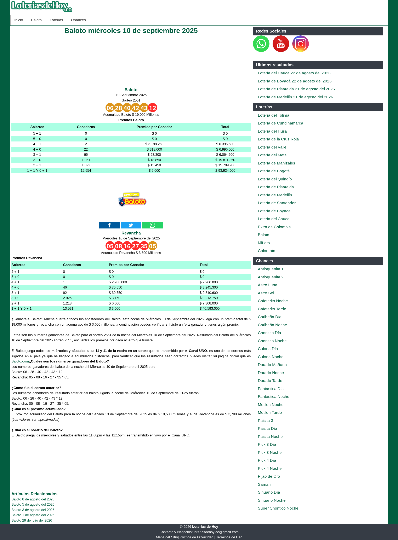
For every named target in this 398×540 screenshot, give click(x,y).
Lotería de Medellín (275, 195)
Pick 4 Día (267, 460)
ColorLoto (266, 251)
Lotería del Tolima (273, 115)
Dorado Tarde (270, 380)
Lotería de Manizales (276, 163)
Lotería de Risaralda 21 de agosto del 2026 (296, 89)
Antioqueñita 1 (271, 269)
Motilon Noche (271, 404)
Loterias (56, 20)
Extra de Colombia (274, 227)
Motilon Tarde (270, 412)
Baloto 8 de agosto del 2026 (32, 499)
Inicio (18, 20)
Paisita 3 (265, 420)
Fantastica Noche (273, 396)
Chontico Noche (272, 341)
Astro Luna (267, 285)
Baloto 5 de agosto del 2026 (32, 504)
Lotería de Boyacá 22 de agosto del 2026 (295, 81)
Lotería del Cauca (274, 219)
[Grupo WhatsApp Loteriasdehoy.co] (261, 51)
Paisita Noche (270, 436)
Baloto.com (20, 361)
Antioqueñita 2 (271, 277)
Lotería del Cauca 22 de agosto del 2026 (294, 73)
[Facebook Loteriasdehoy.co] (270, 51)
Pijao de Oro (269, 476)
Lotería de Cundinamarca (280, 123)
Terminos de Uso (229, 537)
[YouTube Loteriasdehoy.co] (281, 51)
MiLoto (264, 243)
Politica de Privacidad (196, 537)
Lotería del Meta (272, 155)
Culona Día (268, 349)
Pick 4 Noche (270, 468)
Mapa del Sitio (167, 537)
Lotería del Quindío (275, 179)
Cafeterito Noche (273, 301)
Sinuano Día (269, 492)
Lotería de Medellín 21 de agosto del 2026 (295, 97)
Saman (264, 484)
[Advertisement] (131, 60)
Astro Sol (266, 293)
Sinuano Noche (272, 500)
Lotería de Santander (277, 203)
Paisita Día (267, 428)
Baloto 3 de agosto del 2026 (32, 510)
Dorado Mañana (272, 364)
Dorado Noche (271, 373)
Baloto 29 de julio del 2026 (31, 520)
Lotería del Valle (272, 147)
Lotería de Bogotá (274, 171)
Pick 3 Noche (270, 452)
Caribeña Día (270, 317)
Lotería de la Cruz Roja (278, 139)
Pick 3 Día (267, 444)
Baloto (36, 20)
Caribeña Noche (272, 325)
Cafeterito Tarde (272, 309)
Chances (78, 20)
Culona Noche (271, 357)
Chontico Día (269, 333)
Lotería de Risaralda (276, 187)
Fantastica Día (271, 389)
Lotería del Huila (272, 131)
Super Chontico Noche (278, 508)
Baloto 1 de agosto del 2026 (32, 515)
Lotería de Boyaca (274, 211)
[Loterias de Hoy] (41, 12)
